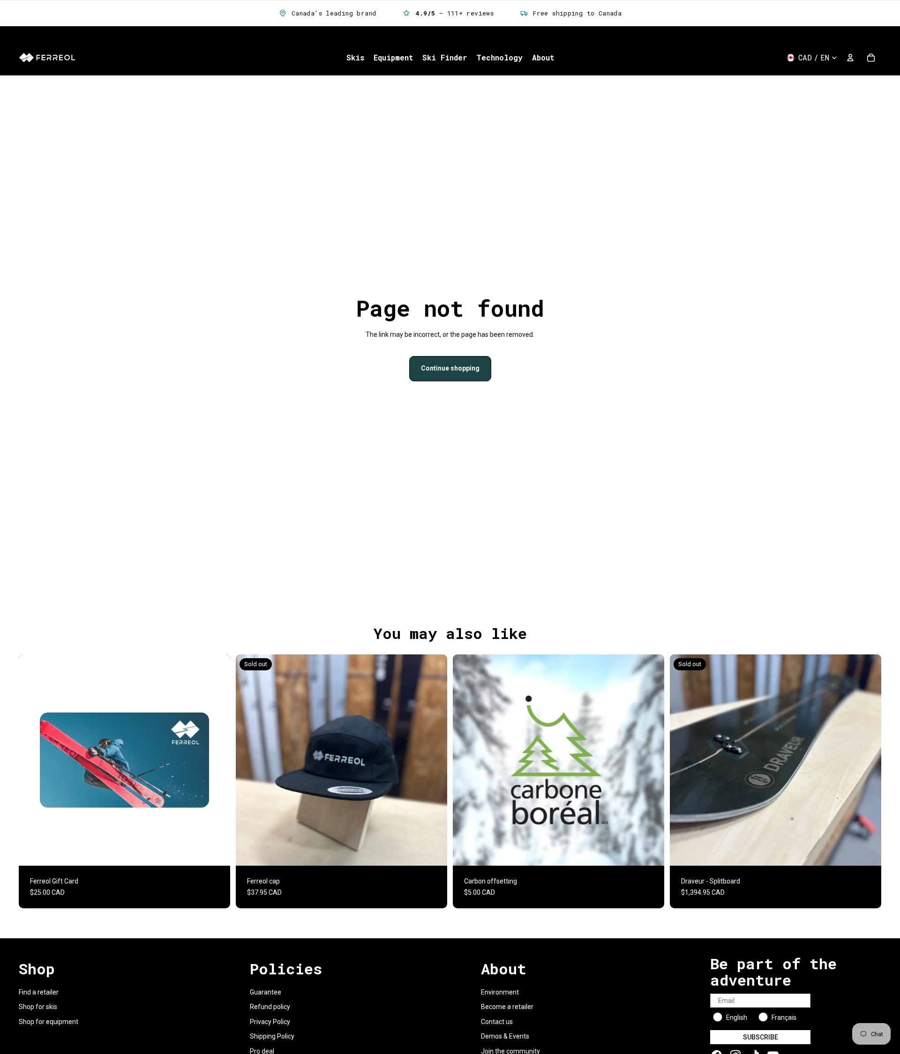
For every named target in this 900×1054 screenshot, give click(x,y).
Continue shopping (450, 368)
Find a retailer (39, 992)
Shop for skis (38, 1006)
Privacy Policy (270, 1021)
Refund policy (270, 1006)
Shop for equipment (48, 1021)
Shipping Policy (272, 1036)
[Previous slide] (250, 760)
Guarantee (265, 992)
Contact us (497, 1021)
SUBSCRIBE (760, 1037)
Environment (500, 992)
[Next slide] (433, 760)
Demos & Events (505, 1036)
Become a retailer (507, 1006)
